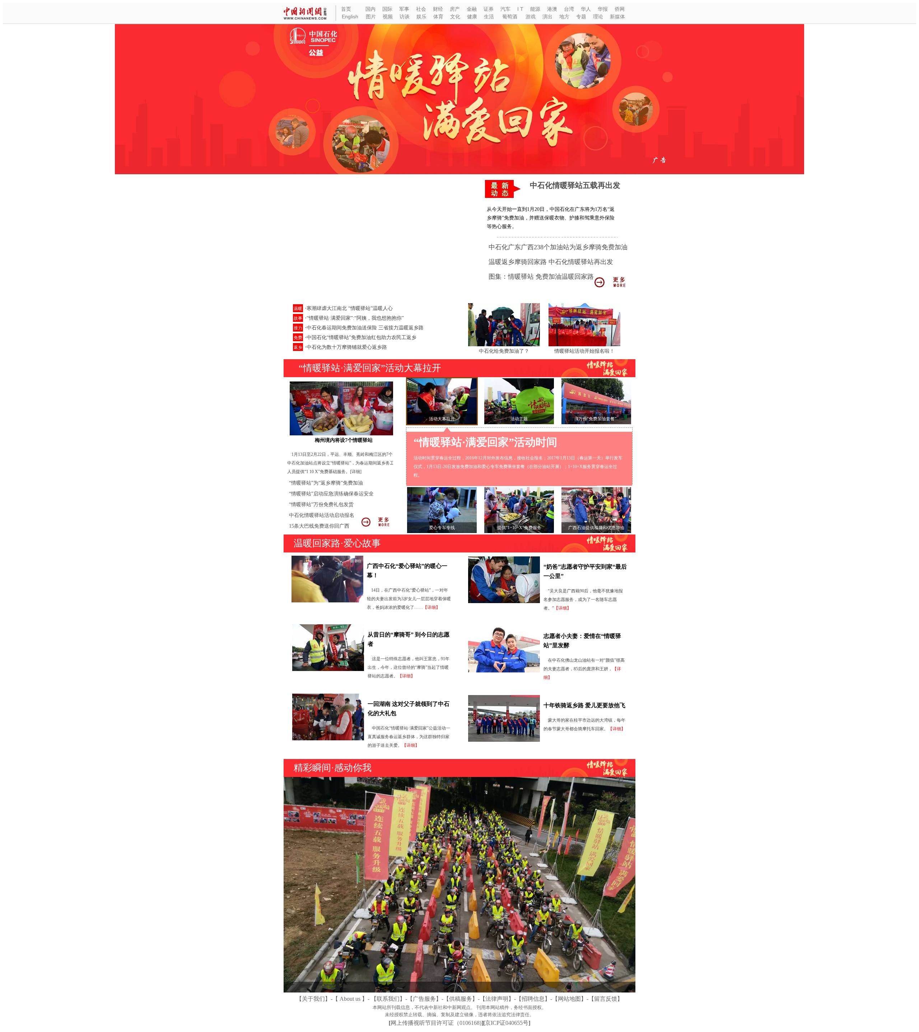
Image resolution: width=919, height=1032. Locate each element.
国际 (387, 9)
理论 (598, 16)
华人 (586, 9)
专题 (581, 16)
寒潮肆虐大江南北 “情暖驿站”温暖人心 (350, 308)
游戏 (531, 16)
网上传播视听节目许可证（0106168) (436, 1023)
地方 (564, 16)
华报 (603, 9)
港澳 (552, 9)
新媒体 (617, 16)
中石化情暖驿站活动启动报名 (321, 515)
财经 (438, 9)
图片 (371, 16)
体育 (438, 16)
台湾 (569, 9)
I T (520, 9)
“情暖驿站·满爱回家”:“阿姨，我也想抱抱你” (355, 318)
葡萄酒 (509, 16)
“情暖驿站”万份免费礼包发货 (321, 504)
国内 (370, 9)
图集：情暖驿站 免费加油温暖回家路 (541, 276)
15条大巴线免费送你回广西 (319, 526)
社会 (421, 9)
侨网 (620, 9)
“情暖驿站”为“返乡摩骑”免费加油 (326, 483)
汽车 (505, 9)
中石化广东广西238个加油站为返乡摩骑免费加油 (558, 247)
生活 (489, 16)
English (350, 16)
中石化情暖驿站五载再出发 (575, 185)
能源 (535, 9)
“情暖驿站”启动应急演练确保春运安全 (331, 493)
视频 (388, 16)
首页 (346, 9)
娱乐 (421, 16)
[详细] (355, 471)
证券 (489, 9)
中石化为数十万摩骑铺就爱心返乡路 (347, 347)
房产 (455, 9)
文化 (455, 16)
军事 (404, 9)
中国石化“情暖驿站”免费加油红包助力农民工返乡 (361, 337)
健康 (472, 16)
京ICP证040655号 (506, 1023)
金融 (472, 9)
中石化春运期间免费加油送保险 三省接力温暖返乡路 (365, 327)
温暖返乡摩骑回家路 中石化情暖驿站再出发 (551, 261)
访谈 (405, 16)
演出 (547, 16)
